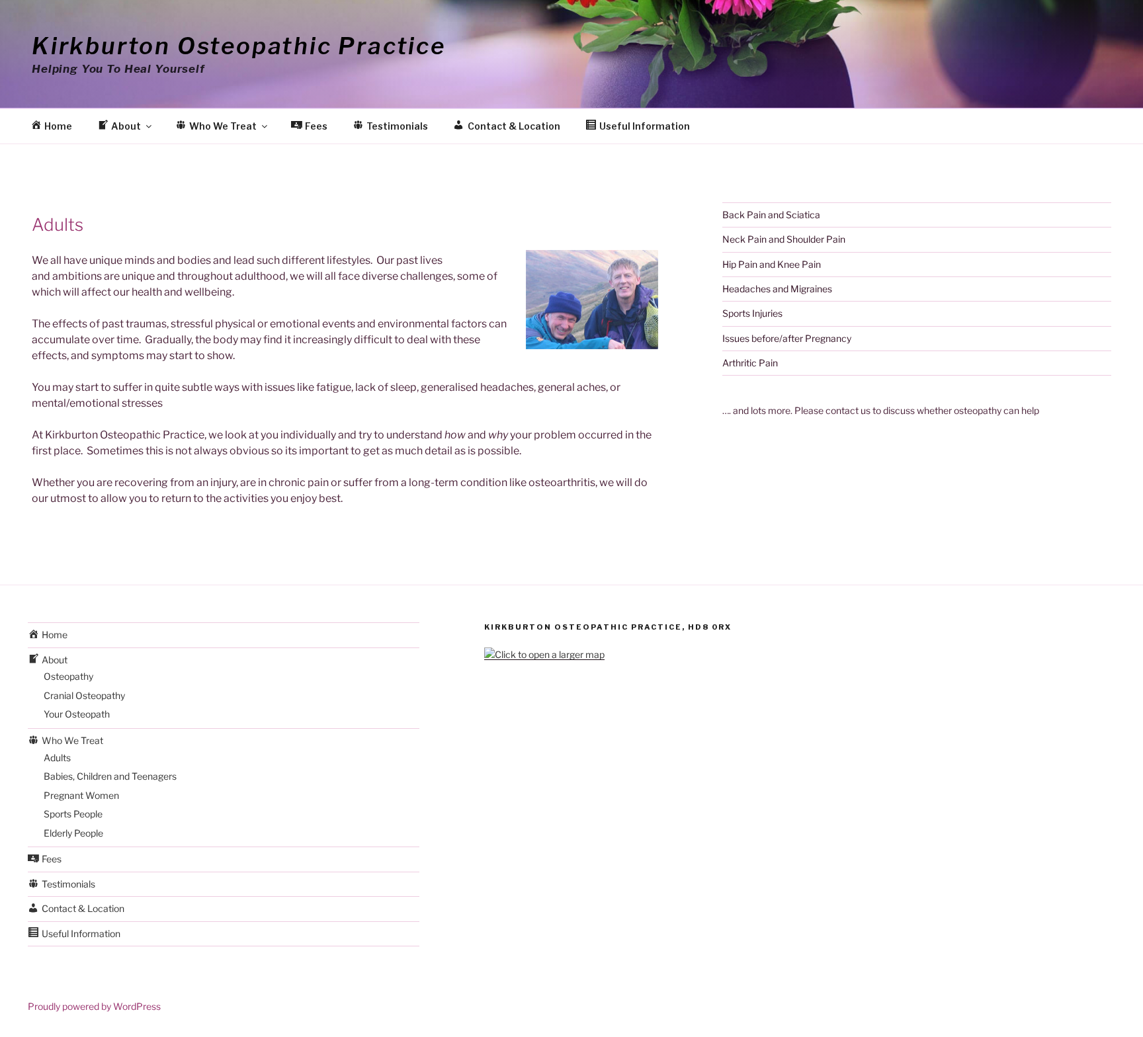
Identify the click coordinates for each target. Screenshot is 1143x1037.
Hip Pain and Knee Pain (771, 264)
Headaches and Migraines (777, 288)
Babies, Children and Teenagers (110, 776)
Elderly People (73, 833)
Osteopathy (68, 676)
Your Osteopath (77, 714)
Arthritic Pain (750, 362)
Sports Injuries (752, 313)
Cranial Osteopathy (84, 695)
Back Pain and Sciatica (771, 214)
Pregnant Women (81, 795)
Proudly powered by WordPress (94, 1006)
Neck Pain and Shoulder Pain (783, 239)
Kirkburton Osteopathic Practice (239, 46)
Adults (57, 757)
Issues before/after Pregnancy (786, 338)
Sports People (73, 813)
